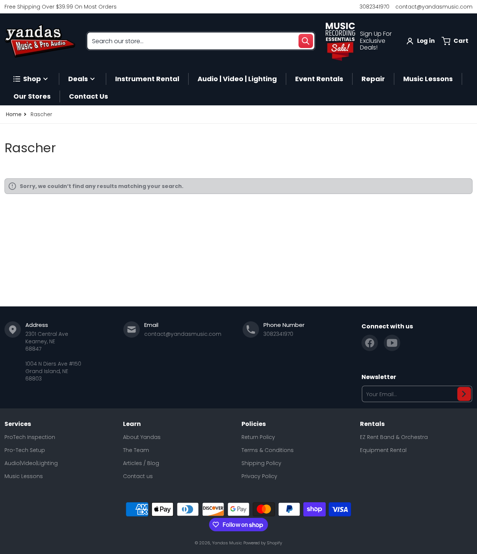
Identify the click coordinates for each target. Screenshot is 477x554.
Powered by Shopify (262, 543)
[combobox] (201, 41)
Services (17, 424)
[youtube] (392, 343)
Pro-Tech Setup (24, 450)
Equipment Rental (383, 450)
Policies (253, 424)
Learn (132, 424)
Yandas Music (227, 543)
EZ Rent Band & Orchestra (394, 437)
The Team (136, 450)
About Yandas (142, 437)
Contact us (138, 476)
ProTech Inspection (29, 437)
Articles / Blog (141, 463)
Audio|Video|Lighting (31, 463)
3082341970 (374, 6)
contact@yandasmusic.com (434, 6)
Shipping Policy (261, 463)
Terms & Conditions (267, 450)
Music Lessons (23, 476)
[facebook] (369, 343)
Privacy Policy (259, 476)
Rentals (372, 424)
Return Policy (258, 437)
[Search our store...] (305, 41)
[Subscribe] (464, 394)
